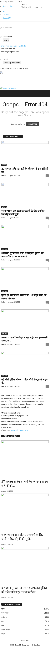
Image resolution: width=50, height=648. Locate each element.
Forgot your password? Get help (13, 46)
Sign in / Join (7, 6)
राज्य (2, 609)
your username (6, 28)
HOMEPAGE (32, 124)
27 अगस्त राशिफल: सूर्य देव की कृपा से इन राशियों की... (24, 170)
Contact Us (25, 641)
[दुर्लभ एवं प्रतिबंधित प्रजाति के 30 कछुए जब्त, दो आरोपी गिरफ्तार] (25, 279)
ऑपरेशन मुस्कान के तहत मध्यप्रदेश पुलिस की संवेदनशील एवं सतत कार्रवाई (22, 254)
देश (2, 621)
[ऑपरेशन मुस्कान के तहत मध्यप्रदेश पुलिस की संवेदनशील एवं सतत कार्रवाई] (25, 237)
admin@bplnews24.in (19, 430)
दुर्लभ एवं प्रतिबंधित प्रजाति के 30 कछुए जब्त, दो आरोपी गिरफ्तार (23, 296)
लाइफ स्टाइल (5, 630)
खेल (2, 625)
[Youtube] (28, 1)
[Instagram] (24, 1)
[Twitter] (26, 1)
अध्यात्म (4, 165)
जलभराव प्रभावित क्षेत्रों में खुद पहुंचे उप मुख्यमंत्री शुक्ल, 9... (24, 339)
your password (6, 37)
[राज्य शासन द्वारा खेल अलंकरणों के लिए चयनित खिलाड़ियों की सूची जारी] (25, 195)
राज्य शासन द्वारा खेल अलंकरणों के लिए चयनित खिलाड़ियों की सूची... (22, 212)
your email (4, 59)
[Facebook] (22, 1)
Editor (3, 175)
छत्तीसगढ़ (4, 207)
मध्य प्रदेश (4, 249)
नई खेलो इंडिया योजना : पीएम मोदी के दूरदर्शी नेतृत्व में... (24, 381)
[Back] (29, 1)
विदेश (3, 634)
